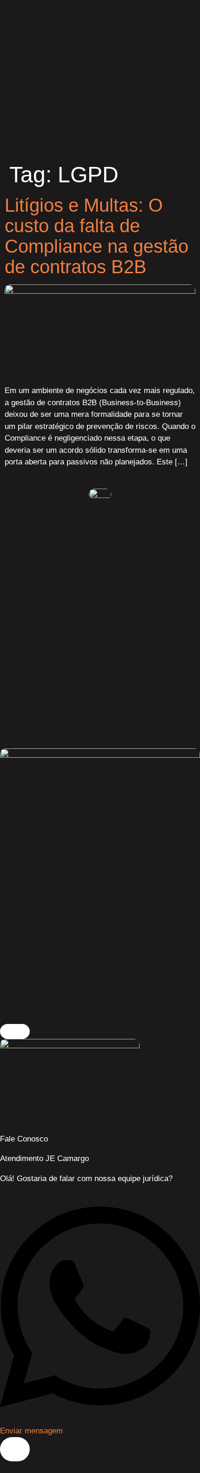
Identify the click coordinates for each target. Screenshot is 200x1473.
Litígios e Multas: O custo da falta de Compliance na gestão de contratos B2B (96, 236)
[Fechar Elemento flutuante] (15, 1031)
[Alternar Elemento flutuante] (15, 1449)
